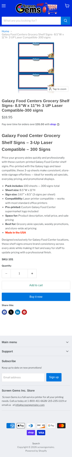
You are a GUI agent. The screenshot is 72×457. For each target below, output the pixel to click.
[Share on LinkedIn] (17, 312)
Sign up (54, 377)
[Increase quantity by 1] (32, 273)
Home (5, 31)
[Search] (65, 21)
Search (36, 443)
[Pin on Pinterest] (24, 312)
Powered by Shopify (36, 450)
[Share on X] (11, 312)
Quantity (6, 265)
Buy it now (36, 296)
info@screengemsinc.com (30, 404)
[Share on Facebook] (4, 312)
